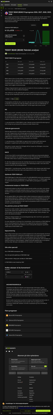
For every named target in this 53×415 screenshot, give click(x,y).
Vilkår (10, 413)
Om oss (19, 380)
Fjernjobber (20, 393)
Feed (2, 4)
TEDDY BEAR (10, 8)
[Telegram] (12, 351)
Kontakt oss (20, 395)
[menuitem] (1, 7)
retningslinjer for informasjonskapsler (27, 408)
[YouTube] (9, 351)
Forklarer (31, 401)
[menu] (1, 11)
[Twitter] (6, 351)
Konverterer (32, 382)
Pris (6, 8)
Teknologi (31, 395)
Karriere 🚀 (20, 382)
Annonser (26, 4)
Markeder (20, 4)
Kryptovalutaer (32, 380)
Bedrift (30, 397)
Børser (30, 384)
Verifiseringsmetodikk (22, 397)
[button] (28, 251)
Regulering (31, 393)
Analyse (31, 399)
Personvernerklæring (16, 413)
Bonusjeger (13, 4)
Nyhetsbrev (7, 4)
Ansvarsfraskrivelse (26, 413)
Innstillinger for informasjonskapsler (40, 413)
